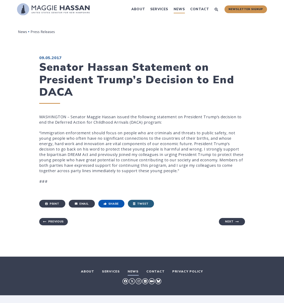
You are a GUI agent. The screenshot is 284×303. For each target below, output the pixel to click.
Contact (199, 9)
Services (159, 9)
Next (229, 221)
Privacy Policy (187, 271)
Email (84, 204)
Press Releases (43, 31)
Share (113, 204)
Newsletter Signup (246, 9)
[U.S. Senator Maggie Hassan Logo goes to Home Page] (53, 9)
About (138, 9)
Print (54, 204)
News (179, 9)
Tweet (143, 204)
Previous (56, 221)
